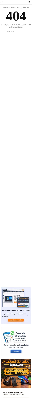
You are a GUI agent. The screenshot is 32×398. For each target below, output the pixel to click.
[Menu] (2, 2)
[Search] (29, 2)
